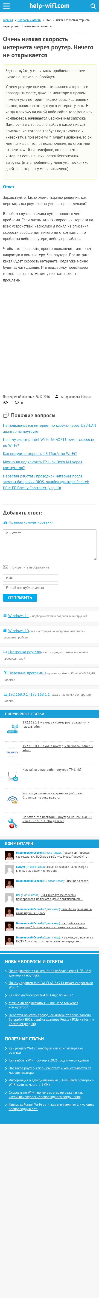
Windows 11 (18, 616)
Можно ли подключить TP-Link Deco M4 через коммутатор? (43, 1005)
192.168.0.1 (18, 694)
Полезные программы (27, 673)
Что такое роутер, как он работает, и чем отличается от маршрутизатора (50, 1070)
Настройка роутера (24, 652)
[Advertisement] (49, 338)
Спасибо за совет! (77, 881)
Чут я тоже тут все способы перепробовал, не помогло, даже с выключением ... (49, 897)
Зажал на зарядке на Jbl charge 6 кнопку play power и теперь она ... (52, 869)
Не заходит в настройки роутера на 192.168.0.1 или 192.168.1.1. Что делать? (57, 819)
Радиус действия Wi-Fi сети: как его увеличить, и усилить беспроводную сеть (51, 1107)
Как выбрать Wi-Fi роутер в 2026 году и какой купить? (49, 1060)
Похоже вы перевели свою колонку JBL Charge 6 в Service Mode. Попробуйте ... (53, 855)
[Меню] (6, 6)
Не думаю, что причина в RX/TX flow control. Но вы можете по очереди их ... (54, 940)
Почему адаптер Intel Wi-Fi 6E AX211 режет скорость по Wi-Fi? (51, 985)
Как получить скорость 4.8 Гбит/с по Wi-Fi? (40, 454)
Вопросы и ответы (29, 20)
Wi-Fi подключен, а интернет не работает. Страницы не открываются (53, 796)
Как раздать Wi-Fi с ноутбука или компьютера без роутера (46, 1050)
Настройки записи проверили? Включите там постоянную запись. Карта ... (51, 925)
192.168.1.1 (40, 694)
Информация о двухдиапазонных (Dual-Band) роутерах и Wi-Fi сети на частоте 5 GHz (51, 1082)
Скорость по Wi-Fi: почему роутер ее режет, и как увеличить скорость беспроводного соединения (46, 1095)
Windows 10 (18, 631)
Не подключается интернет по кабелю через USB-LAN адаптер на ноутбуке (50, 973)
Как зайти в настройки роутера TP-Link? (52, 770)
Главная (8, 20)
